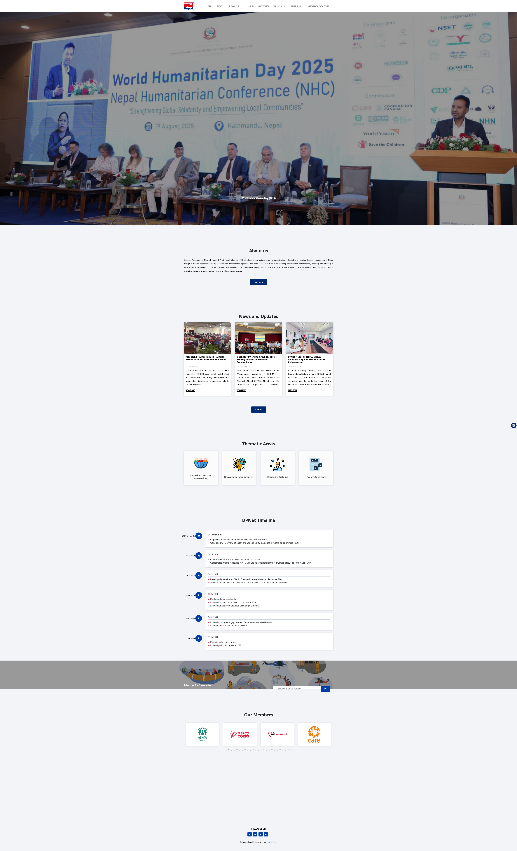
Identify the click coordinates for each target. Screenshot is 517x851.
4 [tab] (235, 750)
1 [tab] (227, 750)
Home (209, 6)
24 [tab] (289, 750)
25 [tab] (291, 750)
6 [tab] (240, 750)
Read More (258, 282)
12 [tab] (256, 750)
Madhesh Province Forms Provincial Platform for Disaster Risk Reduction (206, 358)
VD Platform (279, 6)
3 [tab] (232, 750)
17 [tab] (270, 750)
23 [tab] (286, 750)
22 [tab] (283, 750)
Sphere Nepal (295, 6)
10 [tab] (251, 750)
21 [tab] (281, 750)
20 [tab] (278, 750)
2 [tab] (229, 750)
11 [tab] (254, 750)
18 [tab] (272, 750)
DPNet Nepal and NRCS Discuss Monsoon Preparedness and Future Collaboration (307, 359)
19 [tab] (275, 750)
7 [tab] (243, 750)
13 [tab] (259, 750)
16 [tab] (267, 750)
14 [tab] (262, 750)
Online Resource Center (258, 6)
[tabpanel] (202, 734)
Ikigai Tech (272, 842)
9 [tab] (248, 750)
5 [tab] (237, 750)
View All (258, 409)
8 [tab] (245, 750)
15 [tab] (264, 750)
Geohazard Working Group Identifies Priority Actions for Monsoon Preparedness (257, 359)
